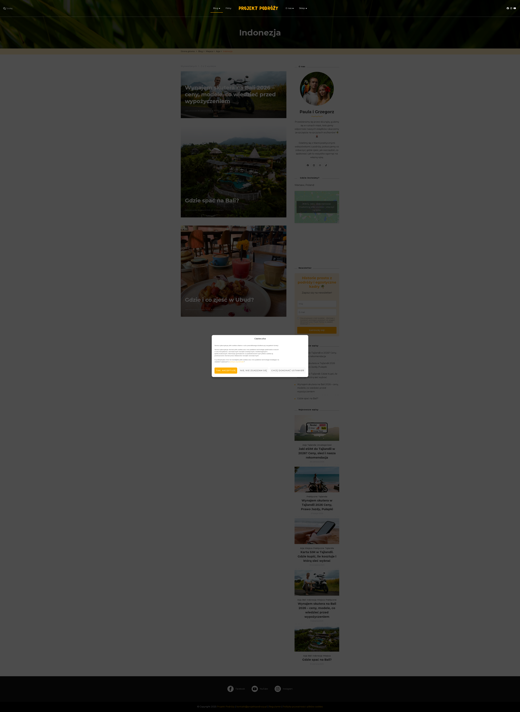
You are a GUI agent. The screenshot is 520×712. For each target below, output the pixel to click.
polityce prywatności (237, 362)
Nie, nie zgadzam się (253, 370)
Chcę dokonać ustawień (287, 370)
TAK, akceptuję (226, 370)
